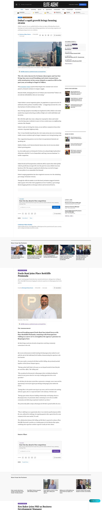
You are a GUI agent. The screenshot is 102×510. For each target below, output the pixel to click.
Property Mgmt (70, 9)
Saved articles (78, 9)
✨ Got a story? (95, 500)
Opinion (39, 9)
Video (63, 9)
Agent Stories (49, 9)
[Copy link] (51, 35)
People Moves (22, 270)
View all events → (68, 63)
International (27, 17)
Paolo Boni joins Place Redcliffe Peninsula (34, 274)
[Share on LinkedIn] (43, 35)
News (22, 9)
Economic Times (25, 86)
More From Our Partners (19, 243)
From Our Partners (71, 88)
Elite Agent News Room (27, 287)
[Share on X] (45, 35)
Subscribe (56, 207)
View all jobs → (69, 216)
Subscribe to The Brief (73, 4)
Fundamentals (57, 9)
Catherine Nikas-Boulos (25, 34)
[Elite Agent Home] (51, 4)
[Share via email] (48, 35)
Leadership (33, 9)
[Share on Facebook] (40, 35)
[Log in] (16, 5)
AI (43, 9)
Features (27, 9)
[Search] (19, 4)
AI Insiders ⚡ (82, 4)
